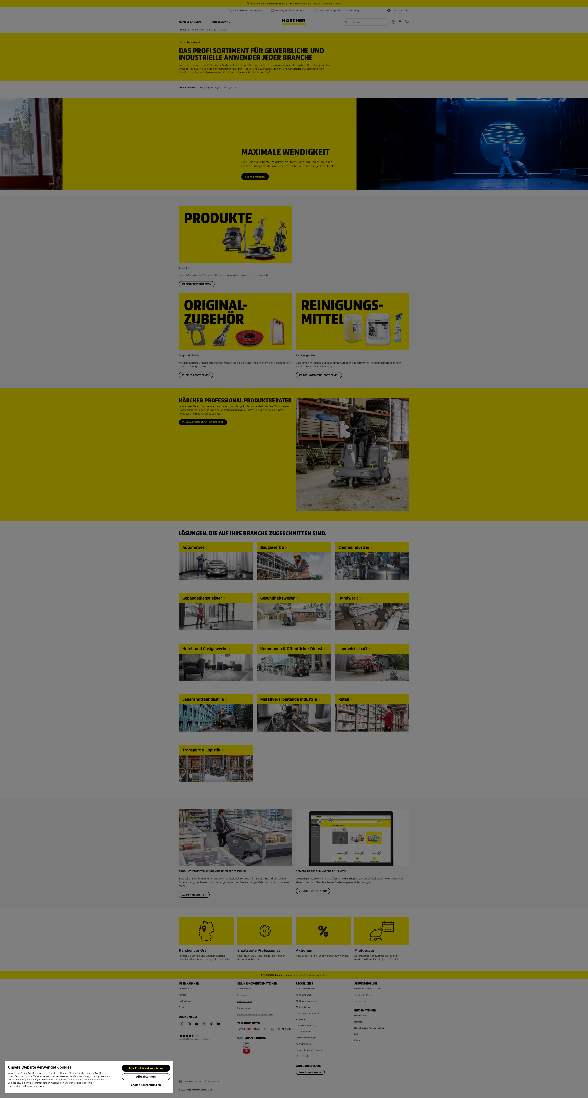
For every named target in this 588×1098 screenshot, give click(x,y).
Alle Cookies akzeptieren (146, 1068)
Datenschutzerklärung (20, 1086)
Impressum (39, 1086)
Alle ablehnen (146, 1076)
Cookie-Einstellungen (146, 1085)
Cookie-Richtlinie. (83, 1082)
